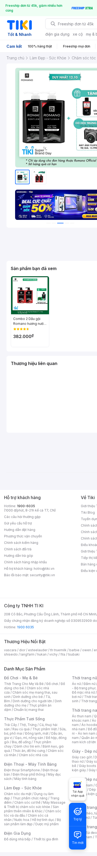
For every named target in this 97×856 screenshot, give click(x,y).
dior (22, 650)
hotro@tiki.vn (44, 569)
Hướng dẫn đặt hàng (19, 530)
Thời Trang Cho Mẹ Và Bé (24, 684)
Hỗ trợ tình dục (43, 820)
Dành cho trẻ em (27, 746)
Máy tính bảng (25, 779)
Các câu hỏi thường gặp (22, 517)
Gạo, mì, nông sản (29, 738)
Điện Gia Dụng (17, 833)
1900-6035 (26, 506)
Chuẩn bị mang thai (29, 710)
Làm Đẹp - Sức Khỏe (23, 788)
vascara (10, 650)
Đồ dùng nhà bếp (17, 839)
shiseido (11, 654)
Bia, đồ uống (21, 742)
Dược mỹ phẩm (47, 824)
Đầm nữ (89, 684)
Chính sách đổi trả (18, 549)
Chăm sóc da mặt (18, 794)
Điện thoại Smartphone (22, 770)
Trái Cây (10, 725)
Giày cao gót (82, 757)
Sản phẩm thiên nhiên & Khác (31, 809)
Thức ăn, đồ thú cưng (29, 751)
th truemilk (58, 650)
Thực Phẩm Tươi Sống (24, 719)
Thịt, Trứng (28, 725)
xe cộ (78, 34)
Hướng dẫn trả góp (18, 556)
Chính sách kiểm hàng (21, 543)
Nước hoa (21, 820)
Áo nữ (76, 684)
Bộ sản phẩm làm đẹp (32, 822)
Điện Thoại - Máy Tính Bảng (30, 764)
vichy (53, 654)
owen (86, 650)
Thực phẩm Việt (44, 729)
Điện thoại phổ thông (29, 774)
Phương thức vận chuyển (23, 536)
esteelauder (37, 650)
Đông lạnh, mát (36, 733)
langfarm (27, 654)
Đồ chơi (52, 684)
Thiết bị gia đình (45, 839)
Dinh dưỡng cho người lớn (32, 701)
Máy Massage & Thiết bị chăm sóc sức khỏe (34, 804)
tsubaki (73, 654)
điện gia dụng (57, 34)
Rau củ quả (21, 729)
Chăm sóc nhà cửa (33, 755)
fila (62, 654)
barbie (74, 650)
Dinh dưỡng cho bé (28, 697)
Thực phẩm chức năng (30, 798)
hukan (42, 654)
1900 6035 (25, 627)
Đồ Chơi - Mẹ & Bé (21, 678)
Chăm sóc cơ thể (27, 802)
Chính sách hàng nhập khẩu (25, 562)
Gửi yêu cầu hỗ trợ (18, 523)
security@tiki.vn (42, 575)
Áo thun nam (81, 716)
